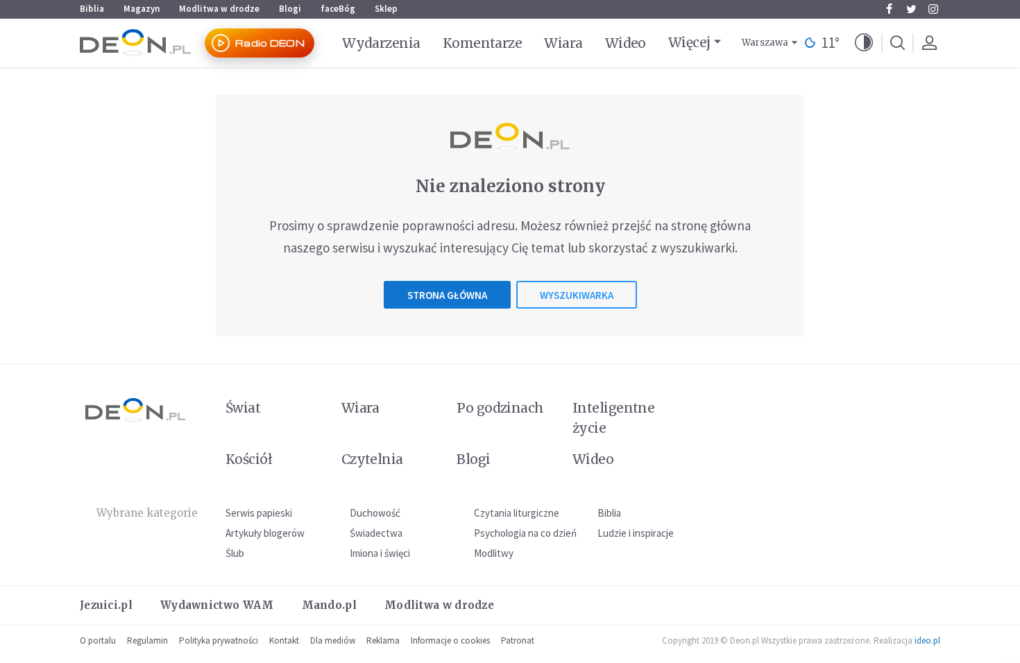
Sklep (386, 9)
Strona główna (447, 295)
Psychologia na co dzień (525, 533)
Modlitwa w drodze (219, 9)
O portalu (98, 640)
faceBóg (338, 9)
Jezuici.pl (106, 605)
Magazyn (142, 9)
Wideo (625, 43)
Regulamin (147, 640)
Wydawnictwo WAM (217, 605)
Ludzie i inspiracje (635, 533)
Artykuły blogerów (265, 533)
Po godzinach (500, 407)
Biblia (92, 9)
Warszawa (765, 42)
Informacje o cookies (450, 640)
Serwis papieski (259, 512)
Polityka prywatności (218, 640)
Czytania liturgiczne (516, 512)
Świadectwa (376, 533)
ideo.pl (927, 640)
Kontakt (284, 640)
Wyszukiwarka (576, 295)
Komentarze (482, 43)
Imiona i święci (380, 553)
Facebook (889, 9)
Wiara (563, 43)
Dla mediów (332, 640)
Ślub (235, 553)
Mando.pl (329, 605)
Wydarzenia (381, 43)
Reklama (383, 640)
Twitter (911, 9)
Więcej (689, 42)
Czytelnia (372, 459)
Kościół (249, 459)
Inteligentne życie (613, 417)
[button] (863, 43)
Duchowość (375, 512)
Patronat (517, 640)
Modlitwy (493, 553)
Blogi (290, 9)
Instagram (933, 9)
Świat (243, 407)
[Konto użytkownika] (929, 43)
